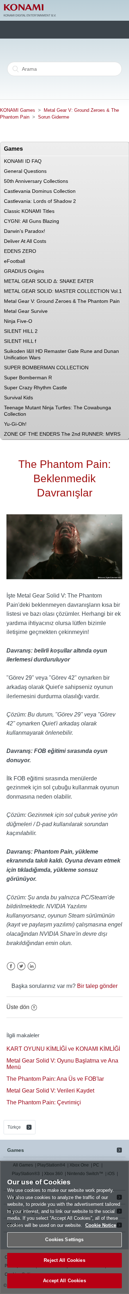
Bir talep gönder (97, 986)
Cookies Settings (64, 1239)
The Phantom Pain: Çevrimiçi (43, 1102)
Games (15, 1150)
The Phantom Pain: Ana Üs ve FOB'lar (55, 1079)
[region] (64, 1227)
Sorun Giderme (53, 117)
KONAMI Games (17, 110)
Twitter (21, 966)
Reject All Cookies (64, 1260)
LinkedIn (31, 966)
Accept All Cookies (64, 1280)
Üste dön (17, 1007)
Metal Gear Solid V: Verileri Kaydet (50, 1091)
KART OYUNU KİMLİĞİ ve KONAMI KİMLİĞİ (63, 1049)
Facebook (10, 966)
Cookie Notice (100, 1225)
